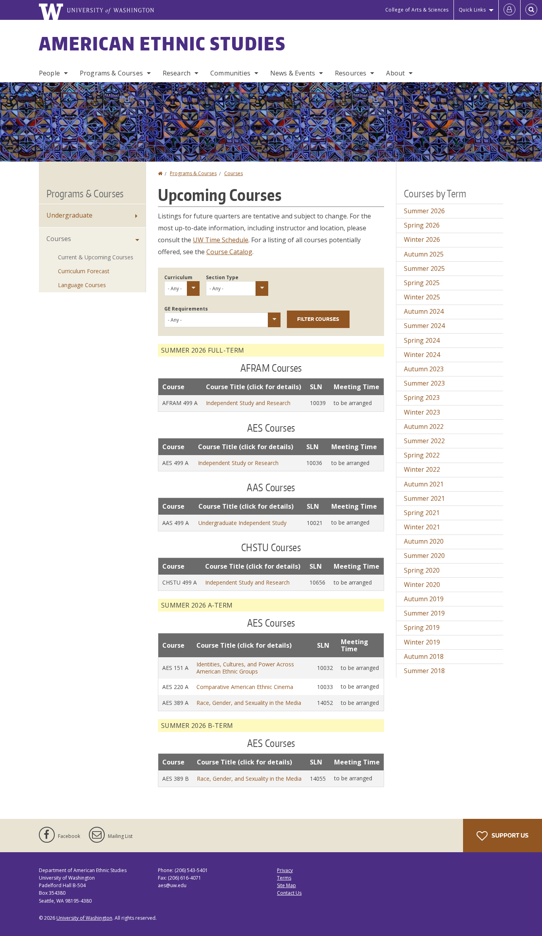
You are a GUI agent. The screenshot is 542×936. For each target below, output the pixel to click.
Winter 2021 (422, 527)
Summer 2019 (424, 613)
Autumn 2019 (424, 598)
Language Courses (82, 285)
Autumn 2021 (424, 484)
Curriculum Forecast (84, 271)
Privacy (285, 870)
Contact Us (289, 893)
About (395, 73)
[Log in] (509, 10)
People (49, 73)
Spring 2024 (422, 340)
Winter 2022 (422, 469)
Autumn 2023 (424, 369)
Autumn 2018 (424, 656)
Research (176, 73)
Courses (233, 173)
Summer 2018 (424, 670)
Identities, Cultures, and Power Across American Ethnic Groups (245, 667)
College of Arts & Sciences (417, 9)
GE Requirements (186, 308)
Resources (350, 73)
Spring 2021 (422, 512)
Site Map (286, 885)
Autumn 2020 (424, 541)
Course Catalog (229, 251)
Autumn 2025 (424, 254)
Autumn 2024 (424, 311)
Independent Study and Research (248, 403)
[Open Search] (531, 10)
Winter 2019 (422, 642)
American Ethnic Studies (162, 43)
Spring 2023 (422, 397)
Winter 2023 (422, 412)
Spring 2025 (422, 282)
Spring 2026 (422, 225)
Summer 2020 (424, 555)
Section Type (222, 277)
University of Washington (84, 918)
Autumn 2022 (424, 426)
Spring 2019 (422, 627)
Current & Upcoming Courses (95, 257)
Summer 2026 (424, 210)
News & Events (292, 73)
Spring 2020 (422, 570)
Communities (230, 73)
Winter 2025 (422, 297)
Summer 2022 (424, 440)
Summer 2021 (424, 498)
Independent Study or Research (238, 463)
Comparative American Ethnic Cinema (244, 687)
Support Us (509, 835)
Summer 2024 (424, 325)
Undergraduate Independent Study (242, 523)
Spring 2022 (422, 455)
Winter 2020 (422, 584)
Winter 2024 (422, 354)
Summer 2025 (424, 268)
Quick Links (472, 9)
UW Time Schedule (220, 239)
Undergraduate (69, 215)
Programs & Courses (111, 73)
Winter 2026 (422, 239)
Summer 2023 (424, 383)
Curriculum (178, 277)
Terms (284, 877)
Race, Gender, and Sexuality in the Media (248, 702)
